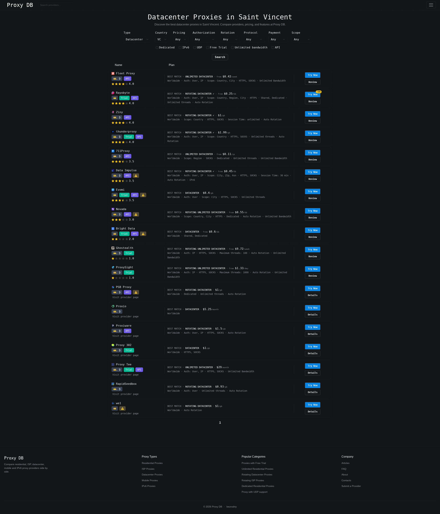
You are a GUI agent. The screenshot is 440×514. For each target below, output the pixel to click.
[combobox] (162, 39)
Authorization (204, 32)
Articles (345, 463)
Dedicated (167, 47)
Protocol (251, 32)
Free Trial (218, 47)
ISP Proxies (148, 468)
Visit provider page (125, 297)
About (345, 474)
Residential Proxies (152, 463)
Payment (275, 32)
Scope (296, 32)
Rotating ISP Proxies (253, 480)
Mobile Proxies (150, 480)
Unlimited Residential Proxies (257, 468)
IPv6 (185, 47)
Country (161, 32)
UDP (199, 47)
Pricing (179, 32)
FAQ (344, 468)
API (277, 47)
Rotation (228, 32)
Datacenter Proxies (152, 474)
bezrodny (232, 506)
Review (313, 82)
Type (127, 32)
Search (220, 57)
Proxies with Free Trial (254, 463)
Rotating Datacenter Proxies (257, 474)
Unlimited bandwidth (251, 47)
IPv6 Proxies (148, 486)
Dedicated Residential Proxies (258, 486)
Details (312, 295)
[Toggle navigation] (431, 5)
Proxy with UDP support (254, 491)
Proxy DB (20, 5)
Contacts (346, 480)
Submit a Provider (351, 486)
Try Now (312, 75)
